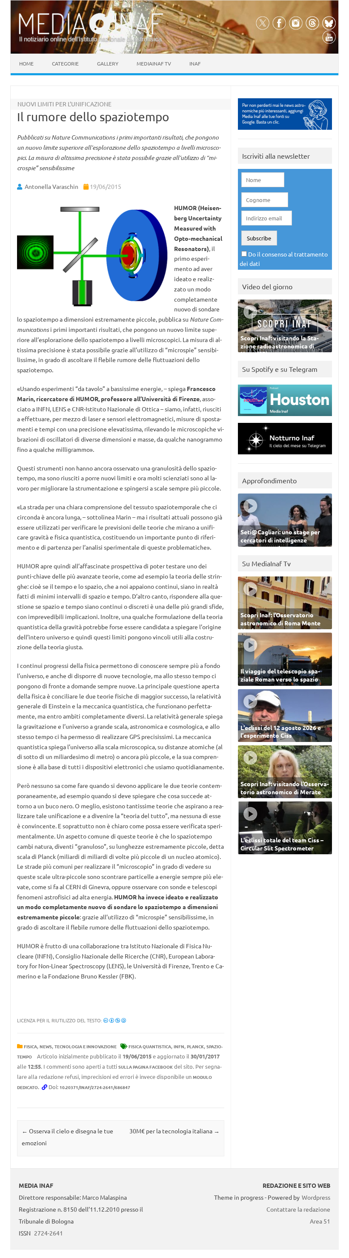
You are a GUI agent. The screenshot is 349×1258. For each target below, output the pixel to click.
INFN (179, 1046)
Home (26, 63)
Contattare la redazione (298, 1209)
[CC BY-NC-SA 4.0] (114, 1020)
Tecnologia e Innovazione (85, 1046)
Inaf (194, 63)
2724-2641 (48, 1233)
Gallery (107, 63)
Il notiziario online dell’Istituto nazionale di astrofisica (90, 39)
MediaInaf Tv (154, 63)
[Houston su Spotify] (285, 418)
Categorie (65, 63)
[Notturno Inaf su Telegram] (285, 456)
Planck (195, 1046)
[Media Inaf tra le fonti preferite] (285, 131)
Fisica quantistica (150, 1046)
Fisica (30, 1046)
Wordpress (316, 1197)
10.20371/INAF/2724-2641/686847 (95, 1087)
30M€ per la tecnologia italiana (174, 1131)
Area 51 (320, 1221)
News (46, 1046)
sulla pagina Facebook (145, 1067)
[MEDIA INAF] (91, 33)
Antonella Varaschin (51, 186)
